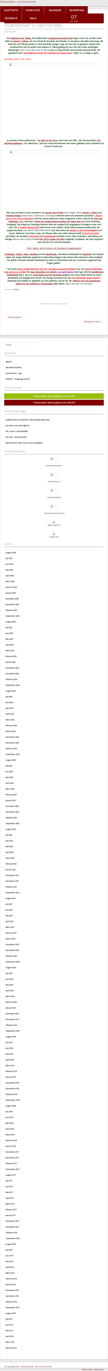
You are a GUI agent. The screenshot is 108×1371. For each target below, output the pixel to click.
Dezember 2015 (12, 1290)
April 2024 (10, 714)
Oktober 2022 (11, 817)
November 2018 (12, 1088)
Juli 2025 (9, 627)
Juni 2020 (9, 979)
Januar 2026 (11, 593)
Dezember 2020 (12, 944)
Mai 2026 (9, 570)
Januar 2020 (11, 1008)
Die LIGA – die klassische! (16, 437)
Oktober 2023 (11, 748)
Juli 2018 (9, 1111)
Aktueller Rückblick (14, 367)
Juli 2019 (9, 1042)
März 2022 (10, 858)
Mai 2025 (9, 639)
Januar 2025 (11, 662)
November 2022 (12, 812)
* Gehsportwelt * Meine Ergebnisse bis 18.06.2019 (54, 402)
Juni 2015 (9, 1324)
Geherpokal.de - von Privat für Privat (36, 1366)
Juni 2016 (9, 1255)
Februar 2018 (11, 1140)
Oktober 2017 (11, 1163)
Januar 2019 (11, 1077)
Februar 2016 (11, 1278)
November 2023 (12, 742)
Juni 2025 (9, 633)
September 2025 (13, 616)
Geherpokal (77, 10)
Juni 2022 (9, 840)
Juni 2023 (9, 771)
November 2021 (12, 881)
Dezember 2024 (12, 668)
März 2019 (10, 1065)
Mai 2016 (9, 1261)
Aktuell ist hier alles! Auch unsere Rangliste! (24, 442)
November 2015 (12, 1296)
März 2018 (10, 1134)
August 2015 (11, 1313)
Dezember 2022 (12, 806)
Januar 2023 (11, 800)
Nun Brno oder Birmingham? (18, 425)
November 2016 (12, 1227)
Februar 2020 (11, 1002)
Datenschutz (87, 1369)
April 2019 (10, 1059)
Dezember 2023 (12, 737)
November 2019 (12, 1019)
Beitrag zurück (13, 317)
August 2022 (11, 829)
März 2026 (10, 581)
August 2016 (11, 1244)
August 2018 (11, 1106)
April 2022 (10, 852)
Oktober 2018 (11, 1094)
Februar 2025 (11, 656)
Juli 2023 (9, 765)
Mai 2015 (9, 1330)
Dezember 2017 (12, 1152)
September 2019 (13, 1031)
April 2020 (10, 990)
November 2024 (12, 673)
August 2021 (11, 898)
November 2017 (12, 1157)
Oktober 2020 (11, 956)
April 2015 (10, 1336)
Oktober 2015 (11, 1301)
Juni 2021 (9, 910)
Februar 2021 (11, 933)
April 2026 (10, 575)
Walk (33, 18)
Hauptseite (11, 10)
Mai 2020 (9, 984)
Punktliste (33, 10)
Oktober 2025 (11, 610)
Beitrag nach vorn (93, 321)
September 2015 (13, 1307)
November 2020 (12, 950)
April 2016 (10, 1267)
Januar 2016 (11, 1284)
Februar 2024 (11, 725)
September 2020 (13, 961)
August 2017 (11, 1175)
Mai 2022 (9, 846)
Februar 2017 (11, 1209)
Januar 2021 (11, 938)
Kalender (55, 10)
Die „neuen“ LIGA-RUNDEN (17, 431)
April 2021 (10, 921)
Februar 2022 (11, 863)
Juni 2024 (9, 702)
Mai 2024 (9, 708)
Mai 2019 (9, 1054)
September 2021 (13, 892)
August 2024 (11, 691)
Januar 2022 (11, 869)
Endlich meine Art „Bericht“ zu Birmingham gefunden (28, 419)
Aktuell (16, 289)
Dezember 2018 (12, 1082)
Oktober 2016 (11, 1232)
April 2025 (10, 644)
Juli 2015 (9, 1319)
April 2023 (10, 783)
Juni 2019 (9, 1048)
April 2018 (10, 1129)
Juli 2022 (9, 835)
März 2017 (10, 1203)
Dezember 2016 (12, 1221)
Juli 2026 (9, 558)
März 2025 (10, 650)
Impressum (99, 1369)
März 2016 (10, 1273)
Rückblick (11, 18)
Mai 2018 (9, 1123)
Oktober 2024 (11, 679)
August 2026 (11, 552)
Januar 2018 (11, 1146)
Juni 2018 (9, 1117)
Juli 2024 (9, 696)
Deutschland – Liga (14, 373)
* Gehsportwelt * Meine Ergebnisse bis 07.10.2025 (54, 396)
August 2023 (11, 760)
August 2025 (11, 621)
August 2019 (11, 1036)
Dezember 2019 (12, 1013)
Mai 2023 (9, 777)
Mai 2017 (9, 1192)
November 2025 (12, 604)
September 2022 (13, 823)
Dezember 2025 (12, 598)
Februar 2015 (11, 1348)
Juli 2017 (9, 1180)
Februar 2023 (11, 794)
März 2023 (10, 789)
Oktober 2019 (11, 1025)
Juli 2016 (9, 1250)
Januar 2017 (11, 1215)
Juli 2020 (9, 973)
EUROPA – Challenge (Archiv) (18, 379)
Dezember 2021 (12, 875)
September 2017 (13, 1169)
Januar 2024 (11, 731)
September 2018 (13, 1100)
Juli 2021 (9, 904)
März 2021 (10, 927)
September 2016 (13, 1238)
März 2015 (10, 1342)
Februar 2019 (11, 1071)
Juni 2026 (9, 564)
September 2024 (13, 685)
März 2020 (10, 996)
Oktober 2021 (11, 887)
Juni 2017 (9, 1186)
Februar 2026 (11, 587)
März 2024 (10, 719)
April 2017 (10, 1198)
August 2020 (11, 967)
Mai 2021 (9, 915)
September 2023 (13, 754)
